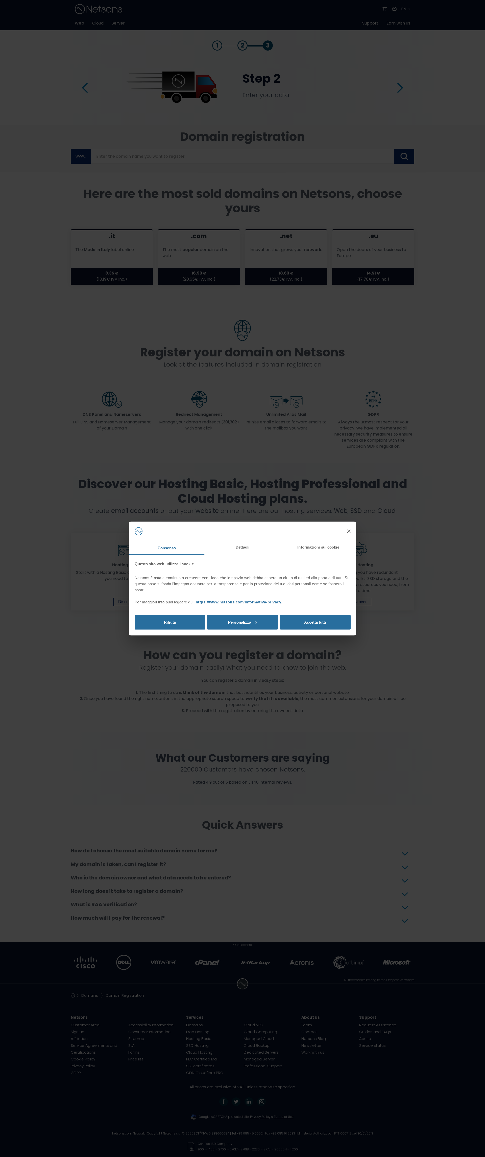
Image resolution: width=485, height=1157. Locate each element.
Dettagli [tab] (243, 547)
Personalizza (239, 622)
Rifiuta (170, 622)
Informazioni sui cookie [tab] (318, 547)
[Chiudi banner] (349, 531)
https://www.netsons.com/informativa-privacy (238, 602)
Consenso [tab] (167, 548)
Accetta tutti (315, 622)
